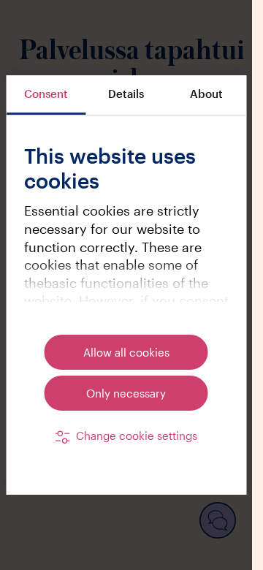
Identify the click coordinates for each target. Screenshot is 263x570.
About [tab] (206, 93)
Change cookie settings (136, 435)
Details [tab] (126, 93)
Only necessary (126, 393)
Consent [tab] (46, 93)
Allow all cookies (126, 352)
